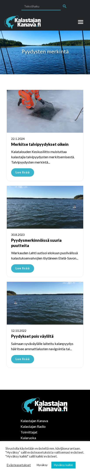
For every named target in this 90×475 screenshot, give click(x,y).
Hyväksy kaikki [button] (63, 465)
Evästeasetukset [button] (19, 465)
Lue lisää (23, 172)
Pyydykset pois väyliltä (32, 336)
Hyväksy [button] (42, 465)
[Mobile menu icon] (80, 22)
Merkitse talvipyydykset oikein (40, 144)
